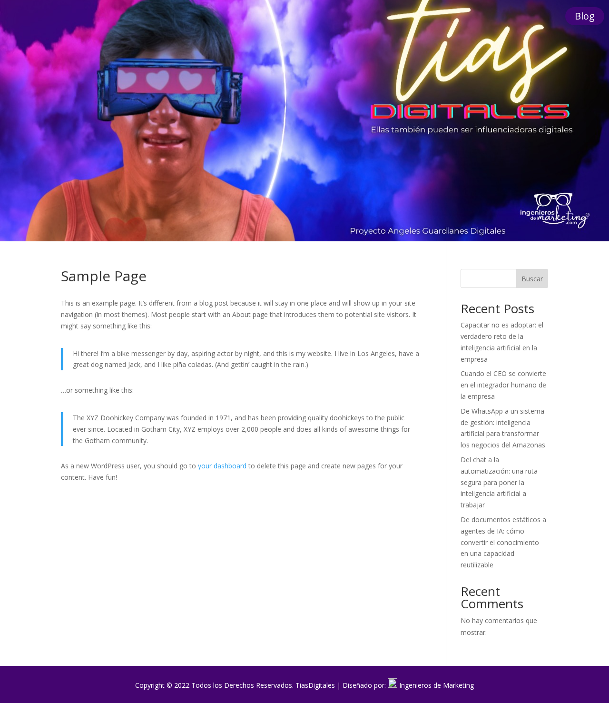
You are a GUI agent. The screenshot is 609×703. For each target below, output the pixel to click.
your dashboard (222, 465)
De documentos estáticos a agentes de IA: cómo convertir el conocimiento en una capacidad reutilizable (503, 542)
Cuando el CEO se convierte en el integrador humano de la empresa (503, 385)
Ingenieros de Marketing (436, 685)
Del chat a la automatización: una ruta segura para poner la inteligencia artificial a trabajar (499, 482)
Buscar (532, 278)
